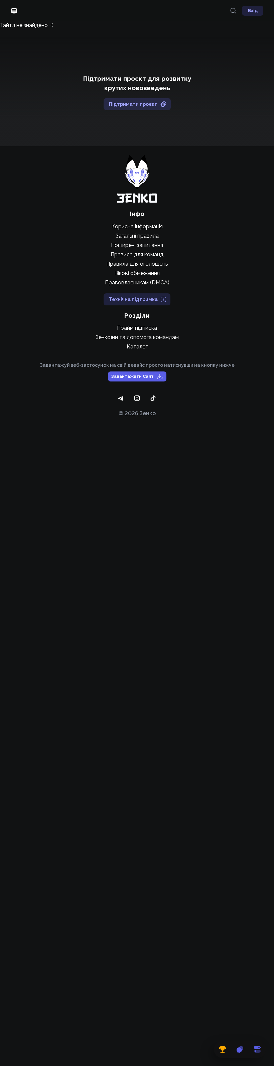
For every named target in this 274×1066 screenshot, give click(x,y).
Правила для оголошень (137, 264)
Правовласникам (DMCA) (137, 282)
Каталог (137, 346)
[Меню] (14, 11)
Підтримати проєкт (133, 104)
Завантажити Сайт (132, 376)
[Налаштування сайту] (257, 1049)
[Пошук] (233, 11)
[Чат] (240, 1049)
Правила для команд (137, 254)
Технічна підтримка (133, 299)
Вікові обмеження (137, 273)
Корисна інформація (137, 226)
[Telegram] (121, 398)
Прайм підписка (137, 328)
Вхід (253, 10)
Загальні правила (137, 236)
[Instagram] (137, 398)
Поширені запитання (137, 245)
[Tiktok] (153, 398)
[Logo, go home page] (137, 179)
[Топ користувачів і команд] (222, 1049)
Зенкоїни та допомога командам (137, 337)
